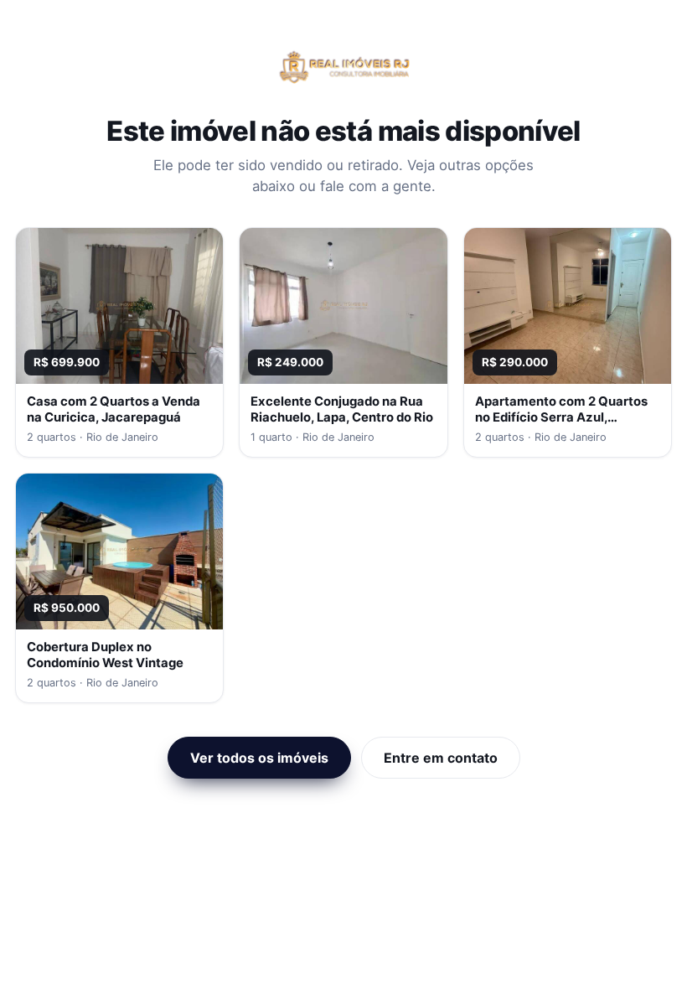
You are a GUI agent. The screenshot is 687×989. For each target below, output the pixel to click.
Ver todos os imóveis (259, 757)
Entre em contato (441, 757)
